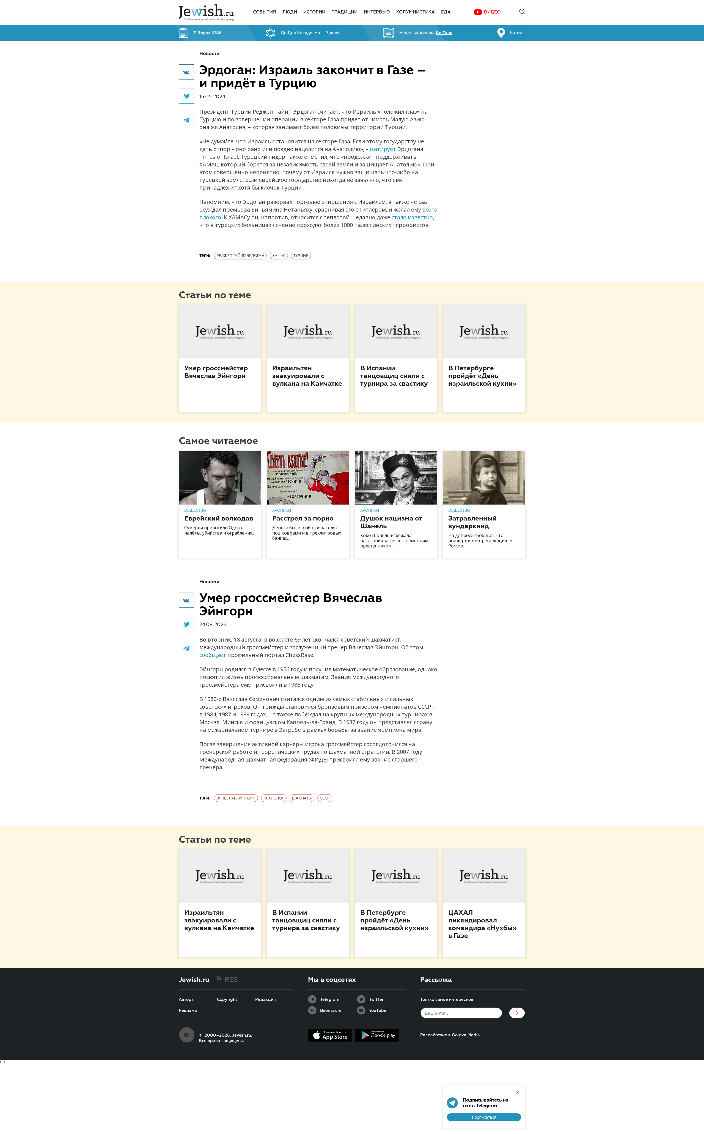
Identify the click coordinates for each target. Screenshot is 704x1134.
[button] (186, 72)
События (264, 12)
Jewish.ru (194, 980)
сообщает (212, 655)
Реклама (188, 1011)
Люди (289, 12)
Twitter (376, 1000)
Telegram (329, 1000)
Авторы (186, 1000)
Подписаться (484, 1117)
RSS (231, 980)
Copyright (227, 1000)
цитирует (383, 149)
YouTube (377, 1011)
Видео (492, 12)
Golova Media (466, 1035)
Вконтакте (331, 1011)
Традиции (345, 12)
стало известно (412, 217)
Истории (314, 12)
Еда (446, 12)
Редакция (265, 1000)
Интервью (377, 12)
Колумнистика (415, 12)
